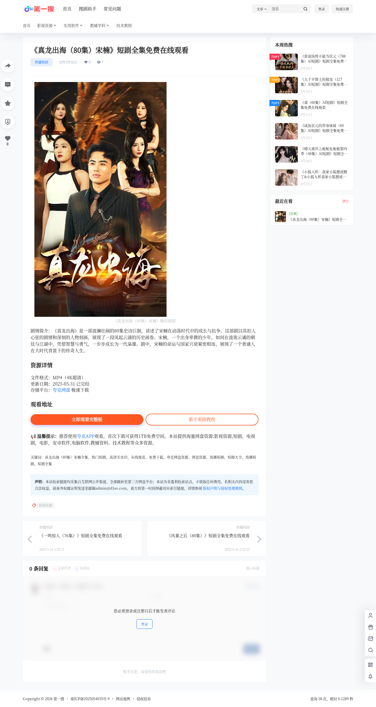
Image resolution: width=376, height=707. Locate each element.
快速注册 (342, 9)
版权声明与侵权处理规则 (222, 488)
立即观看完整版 (87, 419)
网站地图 (123, 698)
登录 (321, 9)
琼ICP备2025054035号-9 (90, 698)
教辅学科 (97, 25)
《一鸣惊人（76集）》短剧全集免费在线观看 (80, 535)
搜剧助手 (87, 9)
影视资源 (45, 25)
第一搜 (58, 698)
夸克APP (85, 436)
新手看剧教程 (202, 419)
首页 (67, 9)
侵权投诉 (144, 698)
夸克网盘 (61, 390)
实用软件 (71, 25)
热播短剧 (41, 62)
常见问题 (112, 9)
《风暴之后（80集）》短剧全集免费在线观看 (208, 535)
